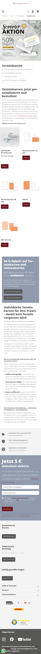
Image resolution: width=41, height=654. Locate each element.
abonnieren (7, 509)
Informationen (9, 594)
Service (5, 590)
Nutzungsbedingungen (24, 516)
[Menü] (3, 11)
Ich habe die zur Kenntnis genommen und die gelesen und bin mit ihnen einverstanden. (20, 500)
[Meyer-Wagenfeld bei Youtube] (26, 640)
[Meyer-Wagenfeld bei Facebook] (14, 640)
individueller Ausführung (27, 116)
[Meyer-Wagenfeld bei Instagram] (6, 640)
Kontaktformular (8, 536)
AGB (17, 500)
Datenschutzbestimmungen (20, 498)
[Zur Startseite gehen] (20, 5)
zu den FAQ (7, 578)
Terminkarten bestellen (13, 291)
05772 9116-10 (8, 559)
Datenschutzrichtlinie (8, 516)
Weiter (4, 166)
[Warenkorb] (37, 11)
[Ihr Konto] (33, 11)
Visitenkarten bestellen (13, 298)
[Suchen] (28, 11)
